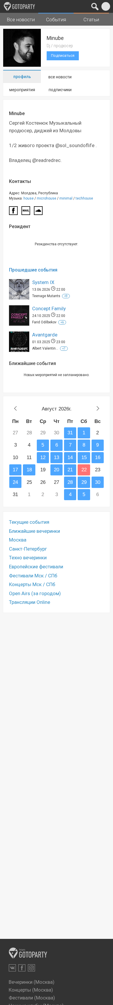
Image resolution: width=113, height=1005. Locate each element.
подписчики (60, 89)
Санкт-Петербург (28, 549)
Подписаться (62, 55)
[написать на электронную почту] (25, 212)
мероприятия (22, 89)
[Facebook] (13, 212)
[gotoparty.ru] (19, 6)
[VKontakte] (12, 968)
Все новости (21, 19)
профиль (22, 76)
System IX (43, 282)
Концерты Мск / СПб (32, 584)
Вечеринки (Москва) (31, 982)
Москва (17, 540)
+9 (66, 296)
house (28, 198)
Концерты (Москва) (31, 990)
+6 (62, 322)
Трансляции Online (29, 602)
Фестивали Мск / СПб (33, 576)
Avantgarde (44, 335)
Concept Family (49, 308)
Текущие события (29, 522)
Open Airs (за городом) (35, 593)
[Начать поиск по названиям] (95, 6)
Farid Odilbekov (44, 322)
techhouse (84, 198)
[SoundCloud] (38, 212)
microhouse (46, 198)
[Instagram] (31, 968)
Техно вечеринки (28, 557)
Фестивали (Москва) (32, 998)
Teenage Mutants (46, 296)
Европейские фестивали (36, 567)
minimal (65, 198)
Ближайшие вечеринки (34, 531)
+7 (63, 348)
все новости (60, 77)
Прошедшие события (33, 270)
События (56, 19)
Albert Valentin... (45, 348)
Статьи (91, 19)
